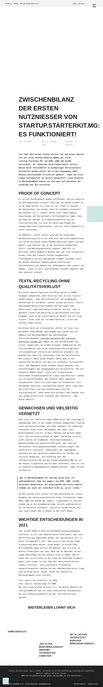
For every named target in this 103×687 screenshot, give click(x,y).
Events (8, 4)
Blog (16, 4)
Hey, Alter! (79, 4)
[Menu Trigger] (94, 5)
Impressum (93, 684)
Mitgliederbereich (30, 4)
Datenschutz (80, 684)
